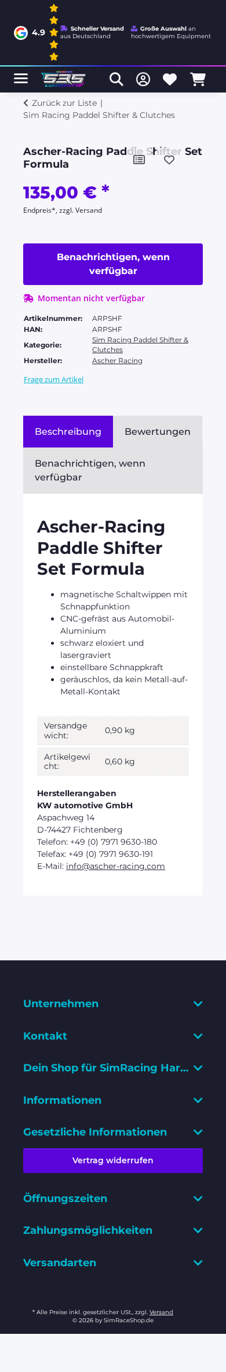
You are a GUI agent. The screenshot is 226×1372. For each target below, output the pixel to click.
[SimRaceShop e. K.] (64, 79)
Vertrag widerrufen (113, 1160)
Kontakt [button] (45, 1036)
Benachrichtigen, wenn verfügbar (113, 264)
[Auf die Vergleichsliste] (139, 160)
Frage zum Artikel (53, 379)
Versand (161, 1312)
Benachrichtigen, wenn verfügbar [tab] (90, 470)
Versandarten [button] (59, 1262)
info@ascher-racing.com (115, 866)
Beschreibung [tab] (68, 431)
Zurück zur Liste (64, 103)
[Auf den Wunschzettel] (169, 160)
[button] (116, 79)
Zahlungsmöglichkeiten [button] (87, 1230)
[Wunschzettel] (169, 79)
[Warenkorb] (198, 79)
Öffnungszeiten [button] (65, 1198)
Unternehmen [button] (61, 1003)
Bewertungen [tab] (158, 431)
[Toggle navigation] (21, 73)
